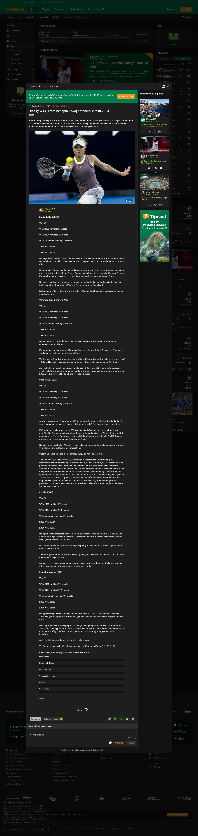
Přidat (131, 742)
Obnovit (119, 742)
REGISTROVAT (126, 96)
